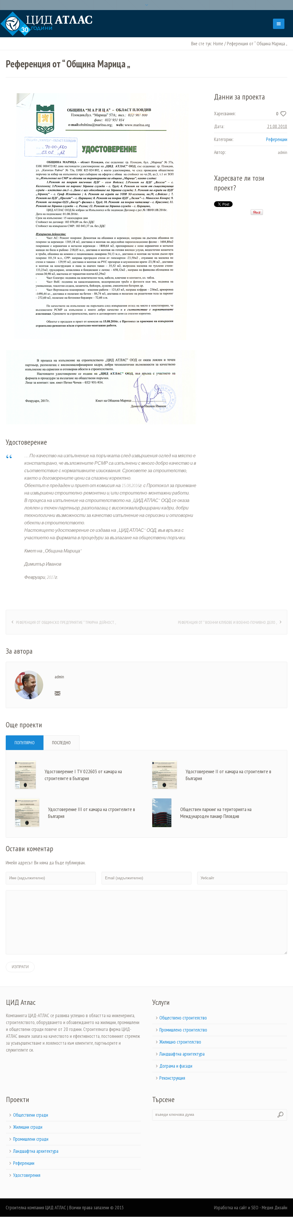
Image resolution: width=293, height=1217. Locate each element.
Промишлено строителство (183, 1030)
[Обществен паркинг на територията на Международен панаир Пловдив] (161, 812)
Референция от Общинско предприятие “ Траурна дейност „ (66, 622)
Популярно (25, 742)
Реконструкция (172, 1078)
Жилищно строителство (180, 1042)
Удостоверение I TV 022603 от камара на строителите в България (83, 775)
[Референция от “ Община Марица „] (101, 216)
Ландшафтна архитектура (182, 1054)
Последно (61, 742)
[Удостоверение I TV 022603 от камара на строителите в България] (25, 774)
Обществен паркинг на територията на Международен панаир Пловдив (216, 812)
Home (218, 43)
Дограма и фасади (175, 1066)
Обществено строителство (183, 1018)
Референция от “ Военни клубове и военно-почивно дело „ (227, 622)
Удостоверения (26, 1175)
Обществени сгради (30, 1115)
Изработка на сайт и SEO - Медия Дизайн (250, 1207)
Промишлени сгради (30, 1139)
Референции (276, 139)
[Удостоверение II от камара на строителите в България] (164, 774)
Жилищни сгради (27, 1127)
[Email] (57, 693)
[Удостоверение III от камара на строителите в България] (27, 812)
